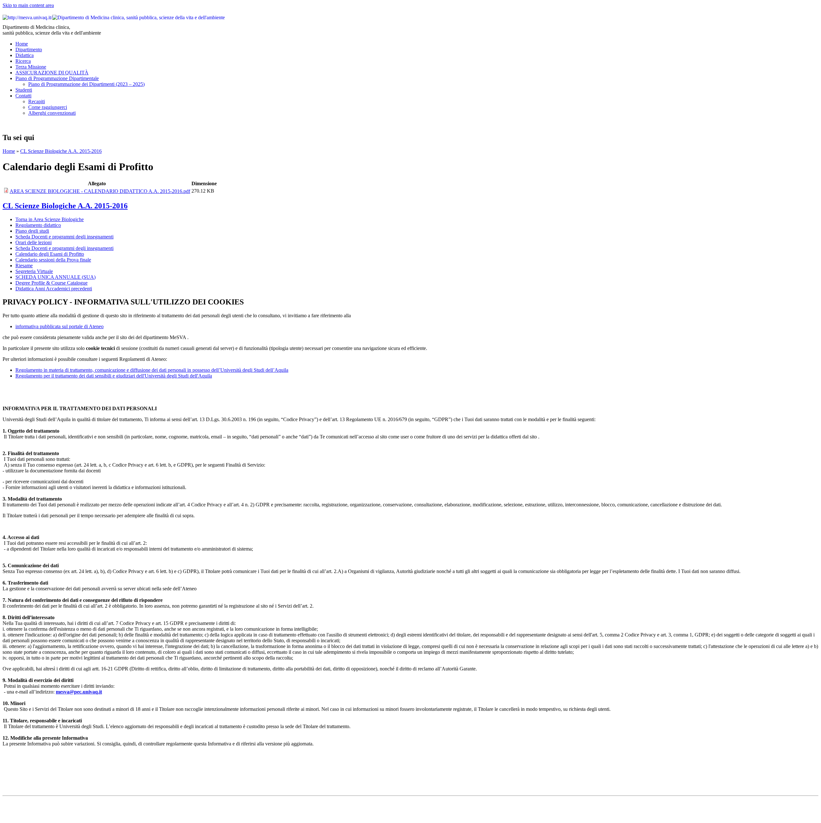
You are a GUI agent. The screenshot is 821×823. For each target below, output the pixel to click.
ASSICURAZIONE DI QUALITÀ (52, 72)
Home (21, 43)
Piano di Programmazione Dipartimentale (57, 78)
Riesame (24, 265)
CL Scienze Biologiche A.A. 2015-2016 (61, 151)
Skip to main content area (28, 5)
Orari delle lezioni (33, 242)
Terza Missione (30, 67)
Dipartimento (28, 49)
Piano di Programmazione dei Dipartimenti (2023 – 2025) (86, 84)
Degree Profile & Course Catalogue (51, 283)
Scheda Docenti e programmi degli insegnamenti (64, 236)
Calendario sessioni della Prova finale (53, 259)
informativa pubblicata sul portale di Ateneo (59, 326)
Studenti (23, 90)
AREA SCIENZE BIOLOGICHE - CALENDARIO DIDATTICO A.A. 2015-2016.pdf (100, 191)
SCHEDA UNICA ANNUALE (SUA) (55, 277)
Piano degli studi (32, 231)
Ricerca (23, 61)
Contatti (23, 95)
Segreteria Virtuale (34, 271)
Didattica (24, 55)
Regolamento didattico (38, 225)
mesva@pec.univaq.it (79, 691)
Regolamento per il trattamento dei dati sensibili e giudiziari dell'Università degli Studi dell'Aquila (113, 375)
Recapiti (36, 101)
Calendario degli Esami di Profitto (49, 254)
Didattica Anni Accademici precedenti (53, 288)
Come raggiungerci (47, 107)
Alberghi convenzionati (52, 113)
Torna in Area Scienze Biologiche (49, 219)
